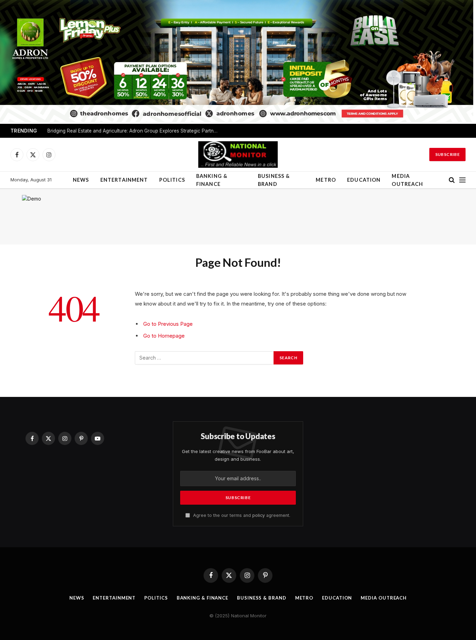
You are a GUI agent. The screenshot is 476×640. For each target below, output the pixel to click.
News (81, 180)
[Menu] (462, 180)
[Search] (451, 180)
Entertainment (124, 180)
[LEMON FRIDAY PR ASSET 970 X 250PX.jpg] (236, 120)
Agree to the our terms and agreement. (241, 515)
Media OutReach (407, 180)
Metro (326, 180)
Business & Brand (274, 180)
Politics (172, 180)
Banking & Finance (212, 180)
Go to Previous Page (168, 324)
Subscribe (447, 154)
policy (258, 515)
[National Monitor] (238, 154)
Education (364, 180)
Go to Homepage (164, 335)
